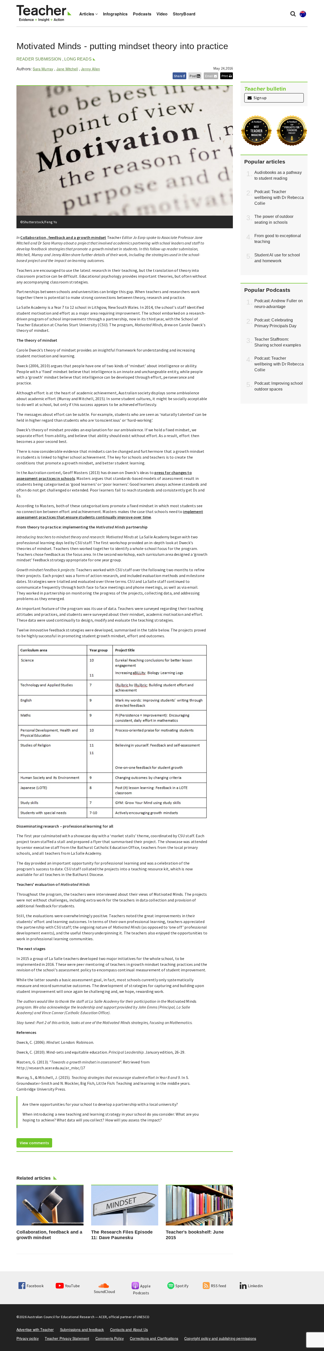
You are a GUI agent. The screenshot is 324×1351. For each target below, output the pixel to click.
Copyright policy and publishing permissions (220, 1338)
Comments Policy (109, 1338)
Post (193, 76)
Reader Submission (38, 59)
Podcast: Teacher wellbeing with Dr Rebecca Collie (279, 198)
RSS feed (218, 1285)
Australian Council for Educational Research (60, 1317)
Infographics (115, 14)
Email (209, 76)
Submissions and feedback (82, 1329)
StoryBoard (184, 14)
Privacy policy (27, 1338)
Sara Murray (43, 68)
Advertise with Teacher (35, 1329)
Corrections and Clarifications (154, 1338)
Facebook (35, 1285)
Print (225, 76)
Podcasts (142, 14)
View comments (34, 1142)
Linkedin (255, 1285)
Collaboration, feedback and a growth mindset (63, 237)
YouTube (72, 1285)
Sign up (260, 97)
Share (178, 76)
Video (162, 14)
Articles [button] (87, 14)
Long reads (78, 59)
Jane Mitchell (67, 68)
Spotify (181, 1285)
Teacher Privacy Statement (67, 1338)
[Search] (293, 13)
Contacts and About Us (129, 1329)
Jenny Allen (90, 68)
